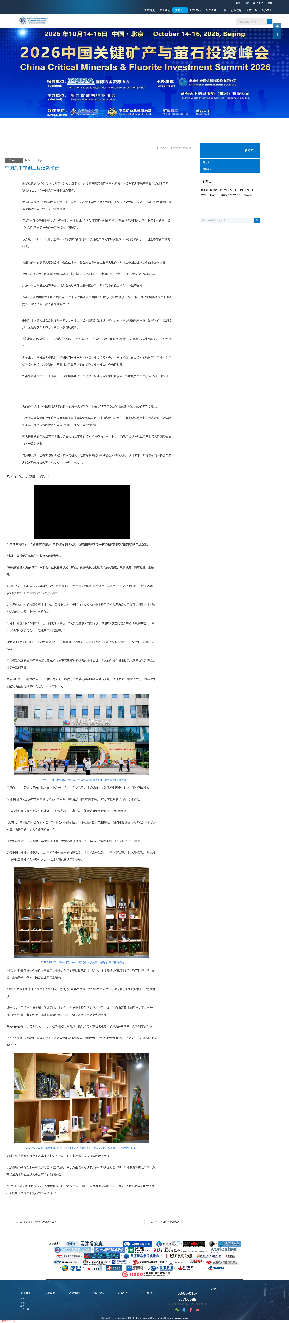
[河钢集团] (135, 1267)
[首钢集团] (160, 1267)
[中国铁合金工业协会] (102, 1255)
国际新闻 (175, 147)
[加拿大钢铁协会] (194, 1243)
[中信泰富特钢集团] (178, 1255)
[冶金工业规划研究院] (208, 1255)
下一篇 (163, 1221)
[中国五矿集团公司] (95, 1261)
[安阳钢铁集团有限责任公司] (148, 1261)
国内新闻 (207, 162)
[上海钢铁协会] (229, 1243)
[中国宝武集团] (218, 1267)
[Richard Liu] (277, 27)
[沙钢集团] (114, 1267)
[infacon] (277, 35)
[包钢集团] (196, 1261)
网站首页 (149, 10)
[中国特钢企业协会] (109, 1249)
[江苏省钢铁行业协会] (72, 1249)
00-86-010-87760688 (187, 1296)
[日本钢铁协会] (179, 1249)
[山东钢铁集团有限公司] (222, 1261)
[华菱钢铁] (72, 1267)
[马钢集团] (93, 1267)
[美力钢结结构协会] (212, 1243)
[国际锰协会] (92, 1243)
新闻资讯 (187, 147)
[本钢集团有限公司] (177, 1261)
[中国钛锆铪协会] (137, 1243)
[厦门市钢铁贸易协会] (168, 1243)
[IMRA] (34, 19)
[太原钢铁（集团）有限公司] (146, 1273)
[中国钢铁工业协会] (68, 1255)
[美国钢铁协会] (138, 1249)
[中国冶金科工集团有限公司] (66, 1261)
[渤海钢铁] (119, 1261)
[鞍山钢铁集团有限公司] (190, 1267)
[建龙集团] (230, 1255)
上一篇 (36, 1221)
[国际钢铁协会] (224, 1249)
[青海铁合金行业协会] (141, 1255)
